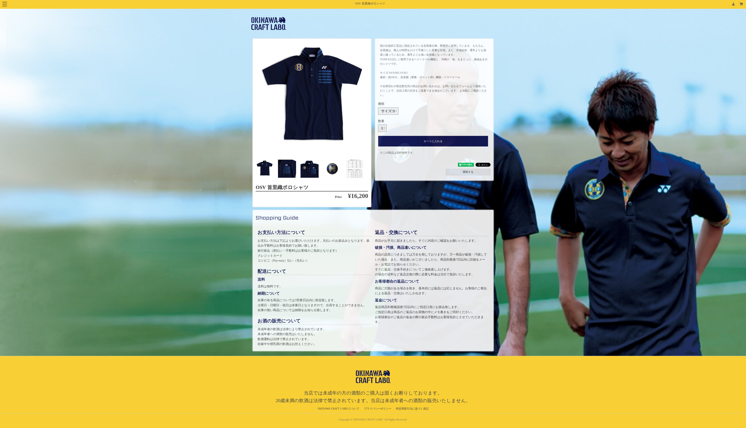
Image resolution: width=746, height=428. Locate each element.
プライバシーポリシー (377, 408)
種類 (381, 103)
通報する (468, 172)
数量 (381, 121)
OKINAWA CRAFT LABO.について (338, 408)
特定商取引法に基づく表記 (412, 408)
